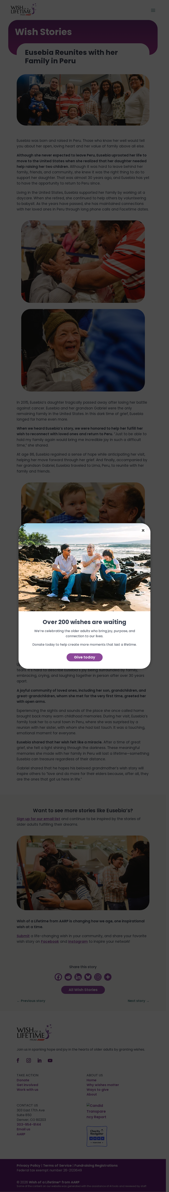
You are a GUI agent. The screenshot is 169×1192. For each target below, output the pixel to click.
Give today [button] (84, 657)
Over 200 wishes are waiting (84, 622)
